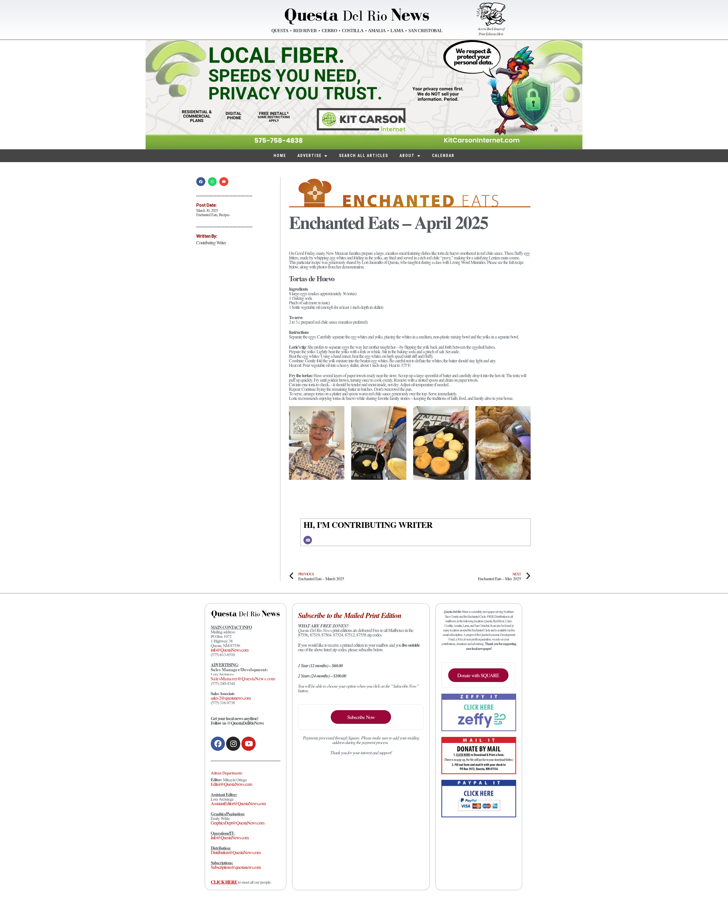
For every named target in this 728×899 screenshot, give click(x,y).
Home (280, 155)
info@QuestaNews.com (229, 650)
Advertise (309, 155)
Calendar (443, 155)
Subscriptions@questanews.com (236, 867)
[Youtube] (248, 744)
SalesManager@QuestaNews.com (243, 678)
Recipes (224, 214)
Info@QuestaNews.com (230, 837)
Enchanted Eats (206, 214)
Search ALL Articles (363, 155)
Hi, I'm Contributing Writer (368, 524)
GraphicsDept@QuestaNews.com (237, 823)
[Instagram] (233, 744)
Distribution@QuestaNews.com (235, 852)
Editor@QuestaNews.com (231, 784)
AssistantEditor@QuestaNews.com (238, 803)
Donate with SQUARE (478, 675)
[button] (200, 181)
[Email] (307, 540)
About (407, 155)
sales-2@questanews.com (231, 698)
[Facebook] (218, 744)
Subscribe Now (361, 717)
